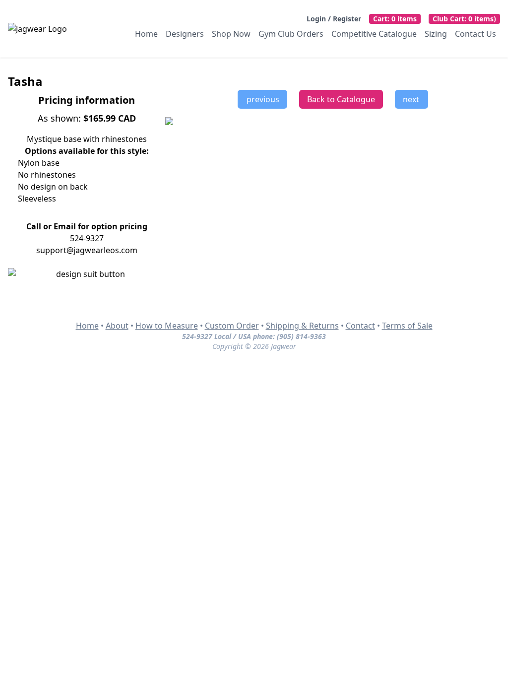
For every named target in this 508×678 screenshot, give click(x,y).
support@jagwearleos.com (86, 250)
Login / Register (334, 18)
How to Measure (166, 325)
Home (146, 33)
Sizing (436, 33)
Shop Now (231, 33)
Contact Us (475, 33)
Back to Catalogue (341, 99)
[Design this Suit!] (86, 274)
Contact (360, 325)
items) (464, 18)
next (413, 99)
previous (261, 99)
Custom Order (232, 325)
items (395, 18)
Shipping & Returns (302, 325)
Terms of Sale (407, 325)
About (117, 325)
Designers (185, 33)
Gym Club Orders (290, 33)
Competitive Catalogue (374, 33)
